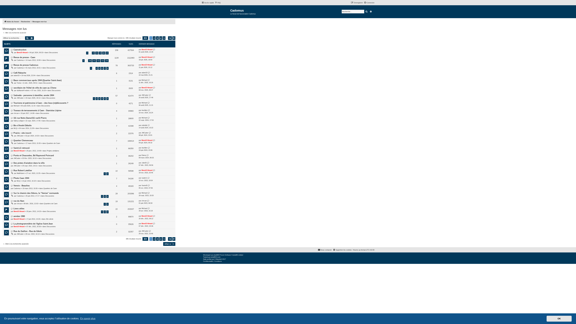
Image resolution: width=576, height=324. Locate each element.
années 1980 (19, 216)
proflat (209, 259)
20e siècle (49, 219)
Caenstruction (20, 50)
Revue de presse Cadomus (26, 65)
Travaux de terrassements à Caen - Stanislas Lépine (37, 110)
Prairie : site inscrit (22, 133)
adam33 (17, 75)
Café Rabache (20, 73)
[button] (145, 38)
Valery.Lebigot (19, 121)
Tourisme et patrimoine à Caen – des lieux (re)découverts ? (41, 103)
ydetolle (144, 125)
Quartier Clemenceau (23, 140)
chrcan (16, 113)
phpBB (216, 255)
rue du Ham (19, 201)
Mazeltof (219, 259)
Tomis (19, 83)
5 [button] (164, 38)
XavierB (144, 185)
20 (103, 53)
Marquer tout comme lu (116, 38)
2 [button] (154, 38)
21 (107, 53)
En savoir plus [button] (87, 318)
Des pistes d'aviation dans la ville (29, 163)
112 (98, 61)
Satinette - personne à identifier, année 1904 (34, 95)
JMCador (20, 98)
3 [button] (157, 38)
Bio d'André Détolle (23, 125)
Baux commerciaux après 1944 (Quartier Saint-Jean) (38, 80)
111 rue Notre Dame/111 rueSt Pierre (30, 118)
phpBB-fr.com (215, 257)
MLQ (15, 128)
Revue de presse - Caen (24, 57)
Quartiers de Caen (53, 143)
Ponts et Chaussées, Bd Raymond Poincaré (34, 155)
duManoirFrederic (23, 90)
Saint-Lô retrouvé (22, 148)
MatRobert (20, 173)
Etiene (144, 155)
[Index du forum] (216, 11)
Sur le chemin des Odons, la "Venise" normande (36, 193)
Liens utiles (19, 208)
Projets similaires (53, 151)
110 (90, 61)
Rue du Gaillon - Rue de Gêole (28, 231)
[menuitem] (218, 2)
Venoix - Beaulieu (22, 185)
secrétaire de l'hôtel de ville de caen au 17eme (35, 88)
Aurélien (144, 110)
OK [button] (559, 318)
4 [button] (160, 38)
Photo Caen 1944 (21, 178)
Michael (144, 80)
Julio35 (144, 163)
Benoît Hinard (22, 52)
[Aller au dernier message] (154, 49)
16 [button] (170, 38)
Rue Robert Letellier (23, 170)
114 (107, 61)
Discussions (53, 52)
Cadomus (20, 60)
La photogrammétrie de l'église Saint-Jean (33, 224)
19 (100, 53)
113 (102, 61)
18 (97, 53)
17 (93, 53)
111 (94, 61)
